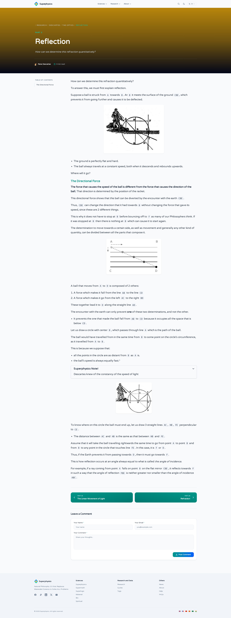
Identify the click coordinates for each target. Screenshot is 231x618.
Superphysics (81, 584)
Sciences (101, 4)
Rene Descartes (44, 64)
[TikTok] (40, 595)
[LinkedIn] (46, 595)
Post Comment (185, 555)
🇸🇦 (193, 611)
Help (161, 591)
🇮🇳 (196, 611)
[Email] (56, 595)
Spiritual (79, 601)
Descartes (54, 25)
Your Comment (80, 533)
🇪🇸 (189, 611)
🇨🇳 (186, 611)
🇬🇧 (180, 611)
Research (114, 4)
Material (79, 594)
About (126, 4)
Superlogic (80, 591)
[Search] (178, 4)
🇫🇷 (183, 611)
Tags (119, 591)
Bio (77, 598)
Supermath (80, 588)
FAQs (161, 594)
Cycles (120, 588)
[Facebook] (35, 595)
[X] (51, 595)
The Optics (68, 25)
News (161, 584)
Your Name (79, 523)
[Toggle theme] (184, 4)
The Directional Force (45, 85)
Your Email (139, 523)
